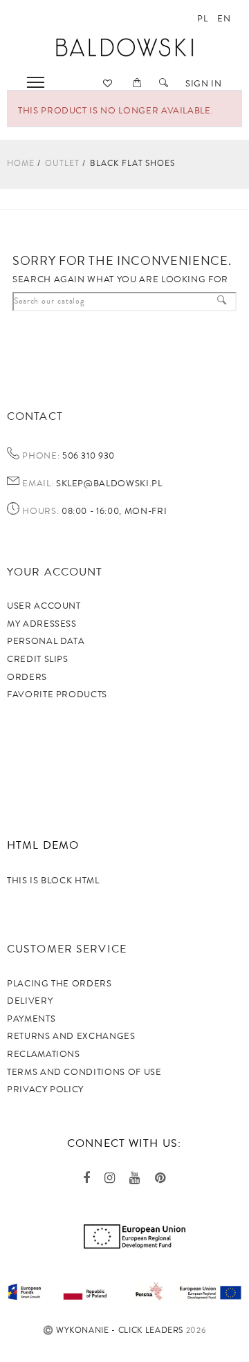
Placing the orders (59, 983)
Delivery (30, 1001)
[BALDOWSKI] (125, 46)
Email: (37, 484)
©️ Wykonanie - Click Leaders (113, 1330)
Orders (27, 677)
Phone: (40, 456)
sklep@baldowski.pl (107, 483)
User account (44, 606)
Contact (35, 416)
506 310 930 (87, 456)
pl (202, 18)
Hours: (40, 511)
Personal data (45, 641)
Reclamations (43, 1054)
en (223, 18)
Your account (54, 572)
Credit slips (37, 659)
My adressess (42, 624)
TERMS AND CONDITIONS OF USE (84, 1072)
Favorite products (57, 694)
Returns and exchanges (71, 1036)
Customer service (67, 949)
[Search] (164, 84)
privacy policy (45, 1089)
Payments (31, 1019)
